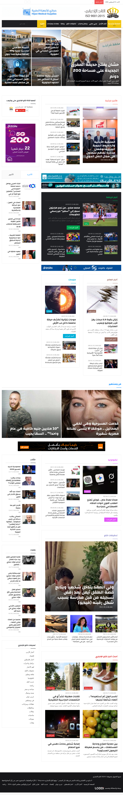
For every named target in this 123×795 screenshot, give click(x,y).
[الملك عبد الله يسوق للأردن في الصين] (28, 494)
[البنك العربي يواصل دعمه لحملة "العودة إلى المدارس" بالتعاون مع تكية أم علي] (28, 186)
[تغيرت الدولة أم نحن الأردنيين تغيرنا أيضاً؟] (73, 111)
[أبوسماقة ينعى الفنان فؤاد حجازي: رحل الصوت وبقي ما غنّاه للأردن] (28, 576)
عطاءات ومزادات (53, 23)
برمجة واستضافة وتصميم (113, 788)
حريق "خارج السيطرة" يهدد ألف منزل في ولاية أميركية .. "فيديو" (55, 162)
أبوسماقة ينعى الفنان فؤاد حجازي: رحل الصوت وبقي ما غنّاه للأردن (13, 577)
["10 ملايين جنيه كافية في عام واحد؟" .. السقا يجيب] (31, 414)
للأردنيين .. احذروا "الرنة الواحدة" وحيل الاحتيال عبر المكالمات (55, 485)
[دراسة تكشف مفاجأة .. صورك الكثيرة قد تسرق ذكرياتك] (69, 345)
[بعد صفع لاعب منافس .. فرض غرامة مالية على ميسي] (110, 249)
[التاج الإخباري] (102, 12)
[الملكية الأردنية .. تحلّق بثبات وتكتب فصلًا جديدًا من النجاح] (56, 623)
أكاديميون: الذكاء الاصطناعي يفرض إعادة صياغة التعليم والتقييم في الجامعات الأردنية (55, 514)
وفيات (32, 723)
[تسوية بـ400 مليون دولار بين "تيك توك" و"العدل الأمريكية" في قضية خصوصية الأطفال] (73, 495)
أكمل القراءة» (111, 339)
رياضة (63, 23)
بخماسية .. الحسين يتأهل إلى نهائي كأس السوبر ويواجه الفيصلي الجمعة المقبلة (56, 253)
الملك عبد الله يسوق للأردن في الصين (13, 494)
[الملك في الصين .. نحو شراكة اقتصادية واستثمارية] (28, 205)
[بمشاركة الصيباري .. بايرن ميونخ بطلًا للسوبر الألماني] (73, 237)
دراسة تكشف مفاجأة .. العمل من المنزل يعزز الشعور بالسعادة (53, 360)
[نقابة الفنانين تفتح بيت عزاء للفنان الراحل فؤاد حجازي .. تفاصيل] (28, 560)
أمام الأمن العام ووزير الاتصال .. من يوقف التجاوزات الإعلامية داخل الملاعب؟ (106, 639)
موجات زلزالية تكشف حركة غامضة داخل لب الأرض (61, 321)
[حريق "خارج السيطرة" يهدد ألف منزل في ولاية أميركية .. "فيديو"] (73, 160)
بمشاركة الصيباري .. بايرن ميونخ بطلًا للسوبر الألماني (55, 237)
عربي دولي (93, 23)
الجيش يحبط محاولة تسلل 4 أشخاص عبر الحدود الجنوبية (48, 79)
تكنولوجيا (31, 678)
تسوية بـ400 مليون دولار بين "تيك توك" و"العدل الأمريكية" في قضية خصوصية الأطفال (56, 499)
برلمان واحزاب (83, 23)
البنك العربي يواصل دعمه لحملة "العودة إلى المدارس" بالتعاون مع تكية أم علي (13, 188)
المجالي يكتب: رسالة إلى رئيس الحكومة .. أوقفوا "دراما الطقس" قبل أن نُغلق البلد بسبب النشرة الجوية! (13, 524)
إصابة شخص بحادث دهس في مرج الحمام (64, 745)
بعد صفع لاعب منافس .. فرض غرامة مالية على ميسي (93, 252)
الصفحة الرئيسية (114, 23)
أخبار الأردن (103, 23)
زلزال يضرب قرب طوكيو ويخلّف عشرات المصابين (56, 136)
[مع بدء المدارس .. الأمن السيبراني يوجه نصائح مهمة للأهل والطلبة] (75, 470)
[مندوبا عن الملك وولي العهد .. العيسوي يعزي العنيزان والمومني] (28, 622)
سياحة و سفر (29, 689)
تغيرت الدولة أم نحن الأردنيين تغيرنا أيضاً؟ (58, 112)
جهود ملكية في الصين (14, 253)
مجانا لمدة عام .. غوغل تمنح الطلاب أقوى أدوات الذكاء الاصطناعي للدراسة (102, 503)
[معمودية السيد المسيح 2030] (28, 469)
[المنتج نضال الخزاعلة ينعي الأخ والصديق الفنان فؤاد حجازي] (28, 592)
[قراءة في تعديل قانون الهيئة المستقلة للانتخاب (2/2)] (28, 222)
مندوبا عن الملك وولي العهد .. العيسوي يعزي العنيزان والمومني (13, 623)
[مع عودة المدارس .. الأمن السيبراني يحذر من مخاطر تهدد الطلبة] (16, 72)
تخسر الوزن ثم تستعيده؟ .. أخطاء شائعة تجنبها (103, 698)
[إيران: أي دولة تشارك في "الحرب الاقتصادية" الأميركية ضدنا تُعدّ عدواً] (110, 348)
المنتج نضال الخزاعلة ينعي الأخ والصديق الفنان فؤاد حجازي (13, 593)
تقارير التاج (35, 784)
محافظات (30, 708)
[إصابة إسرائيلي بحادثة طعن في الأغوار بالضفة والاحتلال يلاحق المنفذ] (73, 122)
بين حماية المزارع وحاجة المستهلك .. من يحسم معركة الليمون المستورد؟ (101, 747)
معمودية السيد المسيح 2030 (14, 468)
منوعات (31, 719)
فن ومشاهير (29, 700)
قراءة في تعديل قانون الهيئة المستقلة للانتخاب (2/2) (13, 222)
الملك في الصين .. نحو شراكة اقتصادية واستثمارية (13, 206)
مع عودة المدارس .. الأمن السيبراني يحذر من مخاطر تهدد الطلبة (17, 79)
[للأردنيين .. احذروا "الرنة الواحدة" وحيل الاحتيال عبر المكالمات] (73, 483)
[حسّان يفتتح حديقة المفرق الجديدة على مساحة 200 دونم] (91, 58)
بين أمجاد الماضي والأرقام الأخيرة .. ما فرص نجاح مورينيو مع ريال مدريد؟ (93, 239)
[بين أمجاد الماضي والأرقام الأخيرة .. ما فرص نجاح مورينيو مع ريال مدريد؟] (110, 237)
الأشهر (11, 174)
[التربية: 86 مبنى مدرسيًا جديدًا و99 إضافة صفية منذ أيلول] (16, 44)
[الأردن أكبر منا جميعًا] (28, 508)
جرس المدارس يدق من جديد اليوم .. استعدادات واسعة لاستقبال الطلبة (70, 2)
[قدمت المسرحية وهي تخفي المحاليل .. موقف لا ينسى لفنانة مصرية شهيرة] (91, 414)
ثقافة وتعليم (30, 674)
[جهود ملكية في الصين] (28, 254)
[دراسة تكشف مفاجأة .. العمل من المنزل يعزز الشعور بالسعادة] (69, 358)
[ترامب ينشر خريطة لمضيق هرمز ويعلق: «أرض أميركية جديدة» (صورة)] (110, 363)
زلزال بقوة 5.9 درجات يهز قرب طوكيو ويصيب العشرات (104, 322)
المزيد (42, 23)
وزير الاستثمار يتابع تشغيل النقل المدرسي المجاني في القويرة (47, 49)
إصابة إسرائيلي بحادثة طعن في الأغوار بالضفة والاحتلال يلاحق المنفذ (55, 124)
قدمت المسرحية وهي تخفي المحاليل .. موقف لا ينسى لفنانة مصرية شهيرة (93, 428)
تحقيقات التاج (71, 23)
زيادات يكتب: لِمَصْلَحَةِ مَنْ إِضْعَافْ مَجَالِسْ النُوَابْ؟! (13, 480)
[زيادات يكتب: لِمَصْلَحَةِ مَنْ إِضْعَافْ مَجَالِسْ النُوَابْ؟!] (28, 481)
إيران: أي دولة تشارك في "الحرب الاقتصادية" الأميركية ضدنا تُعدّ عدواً (94, 352)
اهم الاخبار (30, 667)
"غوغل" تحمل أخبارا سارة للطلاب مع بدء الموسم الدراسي (56, 149)
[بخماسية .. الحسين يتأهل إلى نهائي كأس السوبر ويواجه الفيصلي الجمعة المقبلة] (73, 249)
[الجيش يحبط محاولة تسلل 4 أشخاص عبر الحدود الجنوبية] (46, 72)
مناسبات (31, 715)
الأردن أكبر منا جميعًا (15, 507)
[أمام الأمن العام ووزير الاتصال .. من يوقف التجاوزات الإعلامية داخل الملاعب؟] (106, 623)
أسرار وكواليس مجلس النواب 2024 (19, 784)
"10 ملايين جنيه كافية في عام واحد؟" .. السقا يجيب (34, 431)
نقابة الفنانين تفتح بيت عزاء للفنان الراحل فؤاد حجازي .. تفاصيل (13, 560)
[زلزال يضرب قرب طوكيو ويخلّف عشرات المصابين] (73, 135)
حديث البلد (30, 682)
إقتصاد (32, 656)
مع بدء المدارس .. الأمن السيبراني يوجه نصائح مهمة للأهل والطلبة (56, 472)
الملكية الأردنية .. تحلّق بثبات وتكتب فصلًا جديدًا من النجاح (57, 638)
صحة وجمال (29, 693)
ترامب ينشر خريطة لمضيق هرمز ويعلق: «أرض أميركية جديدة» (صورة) (94, 367)
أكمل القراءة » (73, 227)
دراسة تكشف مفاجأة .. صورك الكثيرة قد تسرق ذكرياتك (53, 347)
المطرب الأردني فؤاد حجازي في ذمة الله (14, 608)
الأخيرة (29, 174)
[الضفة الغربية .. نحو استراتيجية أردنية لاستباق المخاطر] (28, 238)
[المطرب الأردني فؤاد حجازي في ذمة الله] (28, 609)
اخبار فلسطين (29, 660)
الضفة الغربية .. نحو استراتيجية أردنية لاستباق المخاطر (14, 239)
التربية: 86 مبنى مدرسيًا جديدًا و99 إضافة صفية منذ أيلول (17, 50)
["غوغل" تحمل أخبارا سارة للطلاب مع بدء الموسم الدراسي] (73, 147)
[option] (61, 58)
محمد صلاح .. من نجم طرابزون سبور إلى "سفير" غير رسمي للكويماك (64, 211)
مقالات (31, 711)
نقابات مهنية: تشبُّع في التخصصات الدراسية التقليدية (64, 698)
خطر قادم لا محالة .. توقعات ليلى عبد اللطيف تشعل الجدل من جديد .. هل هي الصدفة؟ (81, 639)
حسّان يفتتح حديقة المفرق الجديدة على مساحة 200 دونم (95, 70)
